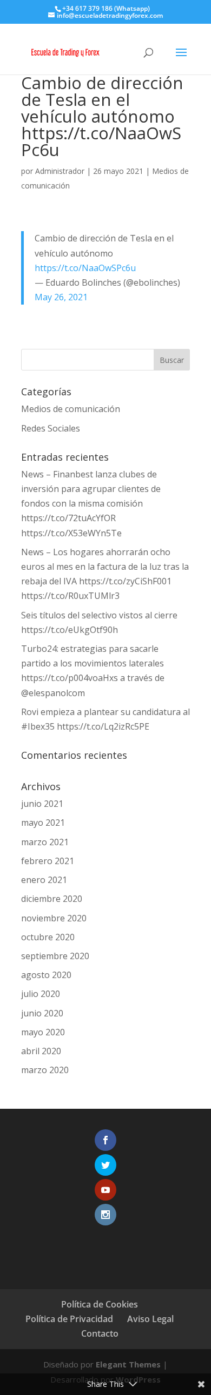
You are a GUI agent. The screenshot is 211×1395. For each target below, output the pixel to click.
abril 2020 (41, 1051)
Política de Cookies (99, 1304)
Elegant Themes (128, 1364)
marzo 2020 (45, 1070)
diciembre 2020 (51, 899)
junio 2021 (42, 804)
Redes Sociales (50, 428)
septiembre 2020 (55, 956)
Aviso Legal (150, 1319)
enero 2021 (44, 880)
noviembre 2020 (54, 918)
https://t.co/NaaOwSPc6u (85, 268)
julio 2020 (40, 994)
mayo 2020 (43, 1032)
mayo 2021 (43, 822)
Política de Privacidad (69, 1319)
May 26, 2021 (61, 297)
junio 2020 (42, 1013)
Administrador (59, 171)
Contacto (99, 1333)
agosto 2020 (46, 975)
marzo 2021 (45, 842)
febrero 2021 (47, 861)
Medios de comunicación (70, 409)
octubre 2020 (48, 937)
